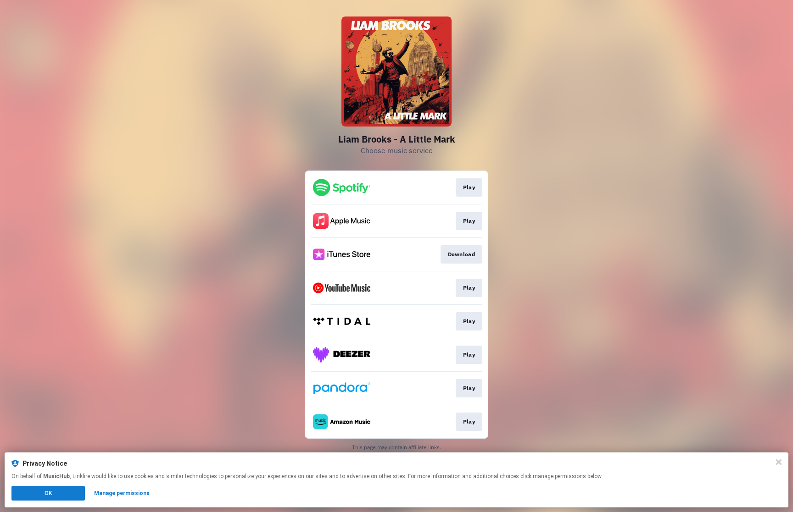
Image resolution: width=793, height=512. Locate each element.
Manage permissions (122, 493)
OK (48, 493)
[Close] (778, 462)
